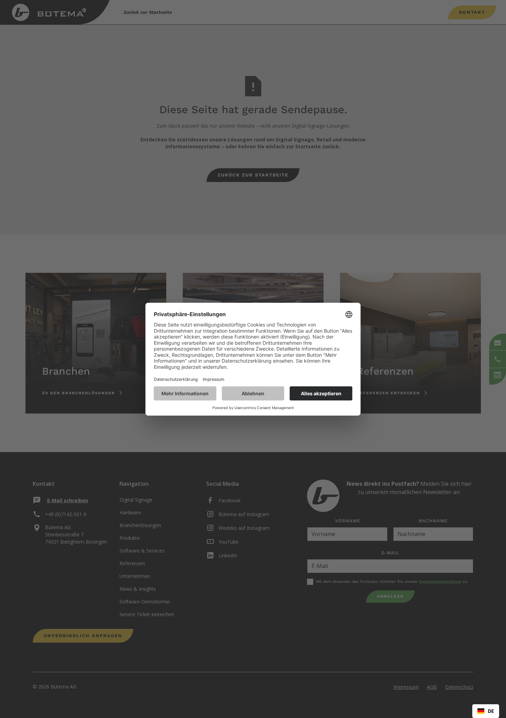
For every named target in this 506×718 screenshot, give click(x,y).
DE (491, 711)
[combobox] (485, 711)
